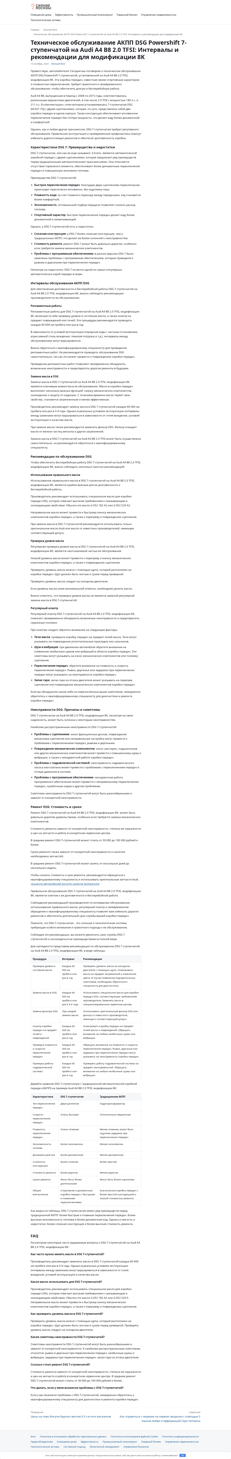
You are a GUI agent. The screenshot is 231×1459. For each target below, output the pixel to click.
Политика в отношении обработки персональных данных (73, 1436)
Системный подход (74, 1446)
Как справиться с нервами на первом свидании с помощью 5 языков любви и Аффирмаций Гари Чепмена (160, 1417)
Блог (33, 1436)
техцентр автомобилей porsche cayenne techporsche (65, 884)
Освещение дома (41, 14)
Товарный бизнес (127, 14)
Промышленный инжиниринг (95, 14)
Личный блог (50, 29)
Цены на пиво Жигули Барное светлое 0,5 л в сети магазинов (71, 1414)
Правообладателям (42, 1441)
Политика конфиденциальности (180, 1436)
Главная (35, 29)
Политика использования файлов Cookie (134, 1436)
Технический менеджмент (104, 1446)
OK (182, 1455)
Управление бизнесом (136, 1446)
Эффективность (64, 14)
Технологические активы (46, 20)
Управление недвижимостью (158, 14)
